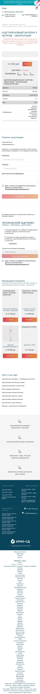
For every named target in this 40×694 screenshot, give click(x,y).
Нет (21, 557)
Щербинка (20, 657)
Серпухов (20, 667)
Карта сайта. (27, 692)
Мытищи (20, 603)
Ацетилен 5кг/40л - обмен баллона (28, 490)
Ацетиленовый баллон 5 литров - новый (9, 529)
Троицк (20, 653)
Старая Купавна (20, 598)
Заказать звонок (10, 16)
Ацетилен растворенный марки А (10, 345)
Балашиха (20, 680)
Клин (20, 616)
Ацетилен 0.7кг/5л (29, 345)
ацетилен (6, 690)
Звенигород (20, 674)
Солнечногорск (20, 575)
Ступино (20, 580)
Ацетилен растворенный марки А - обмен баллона (28, 501)
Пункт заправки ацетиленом (11, 389)
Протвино (20, 660)
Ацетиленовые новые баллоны (12, 402)
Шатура (20, 571)
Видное (20, 610)
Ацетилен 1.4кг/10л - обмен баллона (29, 309)
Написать (35, 16)
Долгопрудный (20, 651)
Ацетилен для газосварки (10, 379)
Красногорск (20, 612)
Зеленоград (20, 655)
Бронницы (20, 678)
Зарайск (20, 623)
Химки (20, 666)
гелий (10, 692)
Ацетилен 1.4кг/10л (7, 492)
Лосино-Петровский (20, 641)
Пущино (20, 635)
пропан (26, 689)
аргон (35, 689)
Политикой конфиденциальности (17, 189)
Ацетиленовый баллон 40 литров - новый (9, 514)
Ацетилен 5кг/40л (7, 489)
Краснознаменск (20, 637)
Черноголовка (20, 632)
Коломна (20, 673)
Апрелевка (20, 600)
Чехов (20, 573)
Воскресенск (20, 628)
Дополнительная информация (13, 173)
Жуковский (20, 662)
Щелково (20, 569)
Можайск (20, 605)
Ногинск (20, 594)
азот (31, 689)
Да (19, 557)
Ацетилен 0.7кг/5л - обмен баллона (28, 497)
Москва (20, 568)
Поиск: (20, 562)
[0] (37, 6)
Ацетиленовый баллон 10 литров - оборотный (10, 309)
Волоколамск (20, 630)
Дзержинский (20, 634)
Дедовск (20, 621)
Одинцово (20, 589)
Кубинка (20, 591)
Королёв (20, 658)
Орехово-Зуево (20, 671)
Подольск (20, 669)
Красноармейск (20, 682)
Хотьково (20, 578)
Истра (20, 619)
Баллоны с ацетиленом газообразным (14, 406)
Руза (20, 582)
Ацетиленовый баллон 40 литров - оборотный (9, 518)
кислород (22, 690)
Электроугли (20, 596)
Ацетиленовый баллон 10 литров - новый (9, 521)
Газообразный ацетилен (27, 379)
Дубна (20, 649)
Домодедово (20, 676)
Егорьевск (20, 625)
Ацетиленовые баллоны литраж (12, 396)
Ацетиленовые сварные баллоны (12, 399)
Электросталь (20, 664)
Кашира (20, 617)
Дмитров (20, 626)
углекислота (14, 690)
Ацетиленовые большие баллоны (12, 392)
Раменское (20, 584)
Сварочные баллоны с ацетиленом (13, 385)
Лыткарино (20, 642)
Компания (5, 155)
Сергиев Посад (20, 577)
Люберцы (20, 607)
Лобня (20, 639)
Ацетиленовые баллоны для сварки (13, 382)
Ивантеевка (20, 644)
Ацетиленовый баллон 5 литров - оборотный (9, 532)
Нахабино (20, 614)
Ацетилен (5, 24)
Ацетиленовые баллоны (17, 24)
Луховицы (20, 609)
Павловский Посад (20, 587)
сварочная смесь (30, 690)
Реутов (24, 552)
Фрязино (20, 648)
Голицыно (20, 593)
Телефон (5, 164)
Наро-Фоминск (20, 601)
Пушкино (20, 585)
